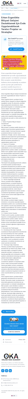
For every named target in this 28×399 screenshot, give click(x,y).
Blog (7, 8)
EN (20, 3)
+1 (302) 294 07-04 (8, 385)
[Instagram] (6, 370)
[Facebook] (2, 370)
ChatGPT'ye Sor (17, 49)
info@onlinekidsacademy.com (10, 383)
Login (24, 3)
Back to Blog (10, 311)
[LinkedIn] (10, 370)
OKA (2, 8)
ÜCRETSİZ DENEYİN (14, 332)
